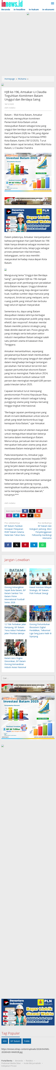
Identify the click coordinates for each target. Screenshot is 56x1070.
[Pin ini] (25, 544)
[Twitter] (32, 511)
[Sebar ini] (8, 544)
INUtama (22, 78)
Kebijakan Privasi (9, 1066)
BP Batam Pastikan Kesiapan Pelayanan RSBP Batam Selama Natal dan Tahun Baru (14, 529)
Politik (27, 1041)
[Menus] (53, 3)
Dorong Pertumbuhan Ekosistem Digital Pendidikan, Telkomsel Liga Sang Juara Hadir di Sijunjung (40, 630)
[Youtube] (23, 515)
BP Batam (15, 1041)
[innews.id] (12, 3)
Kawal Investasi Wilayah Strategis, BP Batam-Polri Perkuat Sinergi (40, 590)
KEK (5, 1041)
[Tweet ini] (16, 544)
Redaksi (29, 1060)
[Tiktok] (30, 515)
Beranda (19, 1060)
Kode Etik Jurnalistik (32, 1063)
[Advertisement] (28, 45)
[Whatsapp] (42, 544)
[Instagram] (9, 515)
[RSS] (37, 515)
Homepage (9, 78)
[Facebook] (25, 511)
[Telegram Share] (33, 544)
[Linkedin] (16, 515)
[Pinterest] (39, 511)
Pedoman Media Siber (11, 1063)
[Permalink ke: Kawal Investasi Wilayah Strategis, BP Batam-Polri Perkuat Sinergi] (40, 576)
